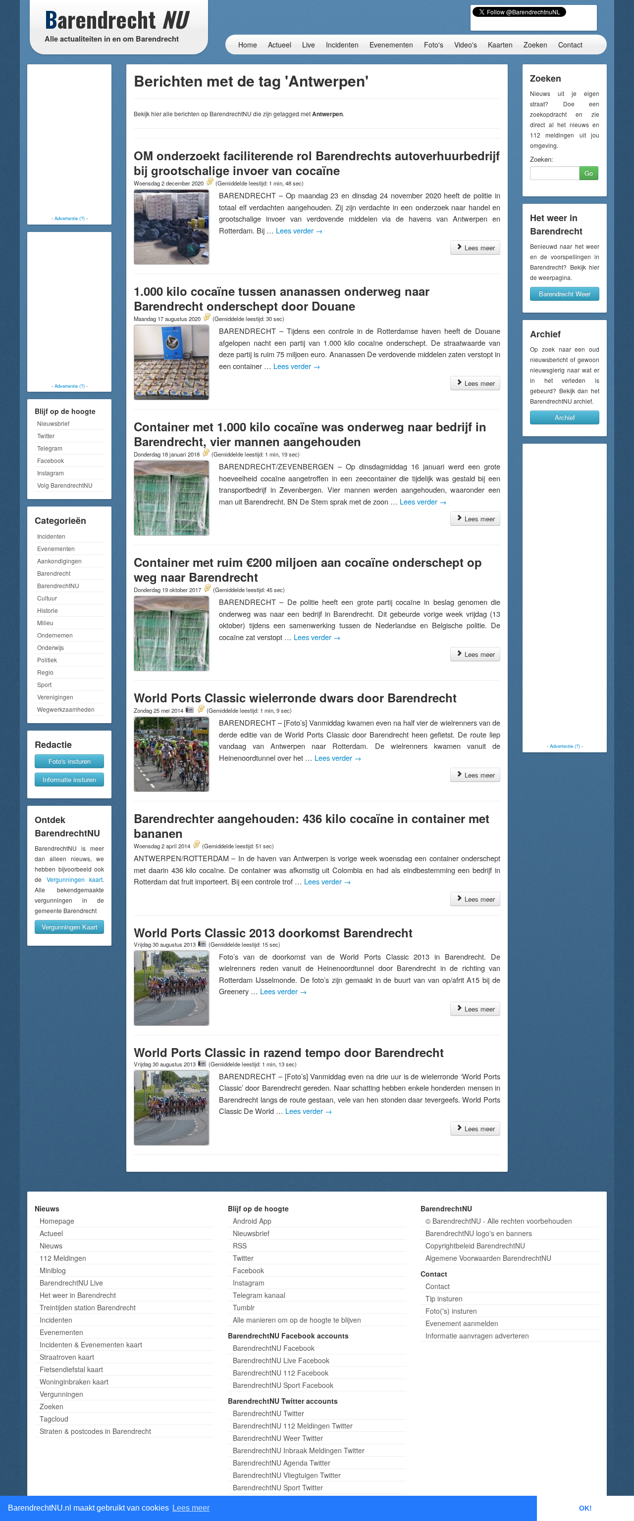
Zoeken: (541, 159)
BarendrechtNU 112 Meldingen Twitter (293, 1425)
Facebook (50, 460)
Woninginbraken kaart (74, 1381)
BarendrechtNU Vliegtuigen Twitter (287, 1475)
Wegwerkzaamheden (66, 709)
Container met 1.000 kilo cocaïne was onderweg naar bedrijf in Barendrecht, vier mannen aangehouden (310, 434)
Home (247, 44)
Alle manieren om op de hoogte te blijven (297, 1320)
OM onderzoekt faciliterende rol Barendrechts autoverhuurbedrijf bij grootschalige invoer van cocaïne (317, 163)
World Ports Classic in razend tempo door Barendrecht (289, 1052)
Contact (570, 44)
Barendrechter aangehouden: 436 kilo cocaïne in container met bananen (311, 825)
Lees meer (479, 247)
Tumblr (244, 1307)
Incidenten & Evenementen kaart (91, 1344)
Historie (47, 610)
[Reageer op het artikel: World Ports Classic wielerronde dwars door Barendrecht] (200, 710)
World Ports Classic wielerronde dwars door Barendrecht (295, 697)
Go (588, 173)
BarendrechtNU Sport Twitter (278, 1487)
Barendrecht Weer (564, 293)
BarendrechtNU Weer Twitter (278, 1438)
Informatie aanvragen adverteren (477, 1335)
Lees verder (299, 230)
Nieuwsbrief (53, 423)
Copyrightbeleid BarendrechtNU (475, 1245)
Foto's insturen (70, 761)
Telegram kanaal (259, 1295)
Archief (565, 417)
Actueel (279, 44)
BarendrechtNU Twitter (268, 1413)
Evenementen (391, 44)
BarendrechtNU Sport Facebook (283, 1385)
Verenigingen (55, 696)
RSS (240, 1245)
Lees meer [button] (191, 1508)
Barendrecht (53, 573)
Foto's (433, 44)
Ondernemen (55, 635)
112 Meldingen (63, 1258)
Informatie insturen (69, 779)
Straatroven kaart (67, 1357)
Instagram (50, 472)
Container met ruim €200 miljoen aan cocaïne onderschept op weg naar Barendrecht (308, 569)
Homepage (57, 1221)
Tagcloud (54, 1419)
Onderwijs (50, 647)
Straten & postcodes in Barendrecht (95, 1431)
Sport (44, 684)
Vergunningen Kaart (70, 926)
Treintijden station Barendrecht (88, 1307)
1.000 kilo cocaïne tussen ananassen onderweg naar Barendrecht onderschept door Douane (281, 298)
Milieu (45, 622)
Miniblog (53, 1270)
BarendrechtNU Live (71, 1283)
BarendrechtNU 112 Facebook (280, 1373)
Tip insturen (444, 1298)
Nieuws (51, 1245)
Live (308, 44)
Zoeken (535, 44)
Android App (252, 1221)
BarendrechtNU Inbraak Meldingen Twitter (299, 1450)
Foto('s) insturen (451, 1311)
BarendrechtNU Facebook (274, 1348)
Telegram (49, 448)
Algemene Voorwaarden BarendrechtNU (488, 1258)
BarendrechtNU (58, 585)
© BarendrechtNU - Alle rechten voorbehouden (498, 1221)
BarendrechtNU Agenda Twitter (281, 1463)
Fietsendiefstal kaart (71, 1369)
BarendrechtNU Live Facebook (281, 1360)
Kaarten (500, 44)
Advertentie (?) (69, 218)
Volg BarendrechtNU (65, 485)
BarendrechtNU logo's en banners (478, 1233)
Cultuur (47, 598)
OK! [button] (585, 1508)
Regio (45, 672)
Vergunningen (61, 1394)
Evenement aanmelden (461, 1323)
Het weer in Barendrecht (78, 1295)
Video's (465, 44)
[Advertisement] (69, 141)
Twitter (45, 435)
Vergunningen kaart (75, 879)
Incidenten (342, 44)
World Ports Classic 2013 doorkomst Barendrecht (273, 932)
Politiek (47, 659)
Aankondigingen (59, 560)
